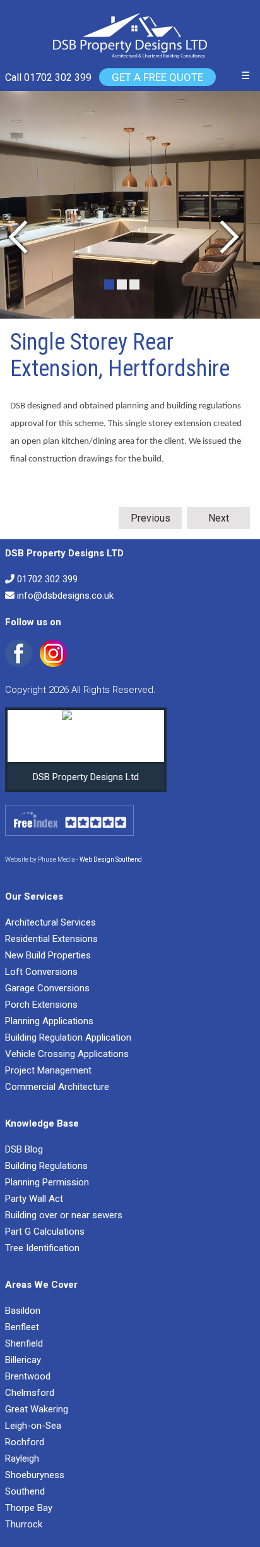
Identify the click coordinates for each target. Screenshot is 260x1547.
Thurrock (23, 1524)
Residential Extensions (51, 939)
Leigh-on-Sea (33, 1425)
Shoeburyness (34, 1475)
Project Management (48, 1070)
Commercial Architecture (57, 1086)
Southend (25, 1491)
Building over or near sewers (63, 1215)
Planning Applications (49, 1021)
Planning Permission (47, 1182)
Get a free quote (157, 77)
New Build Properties (48, 955)
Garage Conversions (47, 988)
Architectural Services (50, 922)
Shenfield (24, 1343)
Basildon (22, 1310)
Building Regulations (46, 1165)
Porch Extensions (41, 1004)
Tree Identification (42, 1248)
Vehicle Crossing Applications (67, 1054)
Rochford (24, 1442)
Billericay (23, 1360)
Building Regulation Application (68, 1037)
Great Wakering (36, 1409)
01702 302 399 (47, 579)
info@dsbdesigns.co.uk (65, 595)
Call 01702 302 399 (48, 77)
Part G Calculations (45, 1231)
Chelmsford (29, 1392)
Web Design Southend (111, 859)
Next (218, 518)
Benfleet (22, 1327)
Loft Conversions (41, 971)
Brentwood (27, 1376)
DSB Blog (24, 1149)
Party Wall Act (34, 1198)
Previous (150, 518)
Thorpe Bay (28, 1507)
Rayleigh (22, 1458)
